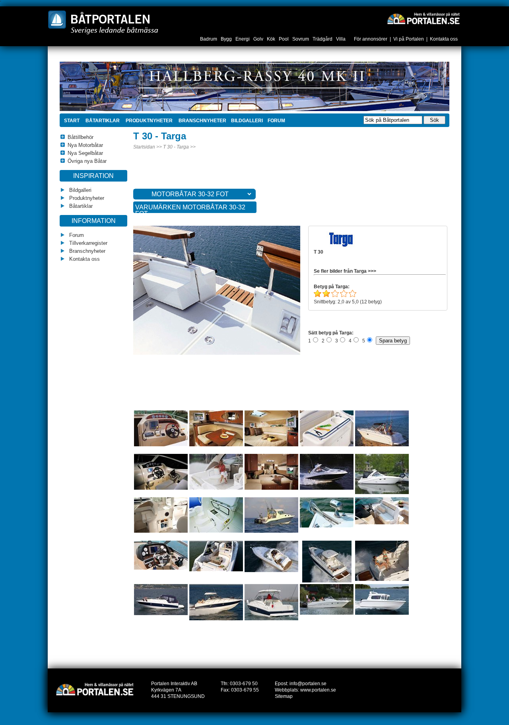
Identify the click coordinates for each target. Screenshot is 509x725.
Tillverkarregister (87, 243)
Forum (76, 235)
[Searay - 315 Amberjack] (161, 445)
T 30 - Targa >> (179, 147)
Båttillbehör (80, 137)
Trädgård (323, 39)
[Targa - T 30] (232, 353)
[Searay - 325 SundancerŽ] (161, 488)
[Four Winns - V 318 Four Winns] (327, 526)
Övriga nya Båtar (87, 161)
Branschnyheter (201, 120)
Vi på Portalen (408, 39)
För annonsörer (370, 39)
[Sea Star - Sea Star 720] (382, 613)
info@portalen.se (307, 683)
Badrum (209, 39)
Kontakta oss (444, 39)
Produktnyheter (148, 120)
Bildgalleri (79, 190)
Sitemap (284, 696)
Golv (258, 39)
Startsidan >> (147, 147)
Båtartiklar (102, 120)
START (72, 120)
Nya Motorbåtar (85, 145)
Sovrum (301, 39)
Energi (243, 39)
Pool (284, 39)
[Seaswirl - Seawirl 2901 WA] (161, 531)
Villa (341, 39)
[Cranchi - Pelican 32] (327, 581)
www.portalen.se (318, 690)
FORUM (276, 120)
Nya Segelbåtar (85, 153)
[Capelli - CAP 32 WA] (327, 613)
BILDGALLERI (247, 120)
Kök (271, 39)
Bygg (227, 39)
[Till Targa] (341, 245)
